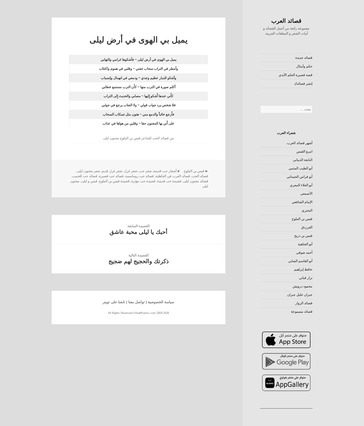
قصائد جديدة (303, 57)
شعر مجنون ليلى (88, 171)
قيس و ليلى (89, 181)
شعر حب (145, 171)
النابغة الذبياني (302, 160)
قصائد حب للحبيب (84, 176)
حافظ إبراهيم (303, 269)
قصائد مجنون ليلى (195, 181)
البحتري (307, 210)
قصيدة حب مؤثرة (143, 181)
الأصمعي (306, 193)
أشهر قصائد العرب (299, 143)
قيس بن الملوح (302, 219)
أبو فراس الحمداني (299, 176)
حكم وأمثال (304, 66)
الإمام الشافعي (302, 202)
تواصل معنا (136, 302)
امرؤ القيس (304, 151)
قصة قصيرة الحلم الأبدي (295, 75)
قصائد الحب (200, 176)
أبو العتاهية (305, 244)
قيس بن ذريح (303, 235)
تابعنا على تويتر (114, 302)
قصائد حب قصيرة (111, 176)
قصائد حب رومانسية (139, 176)
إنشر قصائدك (303, 83)
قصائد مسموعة (301, 311)
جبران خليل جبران (299, 294)
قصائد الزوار (303, 303)
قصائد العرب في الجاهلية (172, 176)
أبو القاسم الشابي (300, 261)
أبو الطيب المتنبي (300, 168)
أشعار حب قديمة (165, 171)
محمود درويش (302, 286)
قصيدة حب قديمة (169, 181)
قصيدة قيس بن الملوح (114, 181)
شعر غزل (130, 171)
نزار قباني (305, 278)
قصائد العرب (286, 21)
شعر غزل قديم (112, 171)
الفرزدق (306, 227)
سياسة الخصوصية (161, 302)
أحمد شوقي (304, 252)
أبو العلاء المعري (301, 185)
